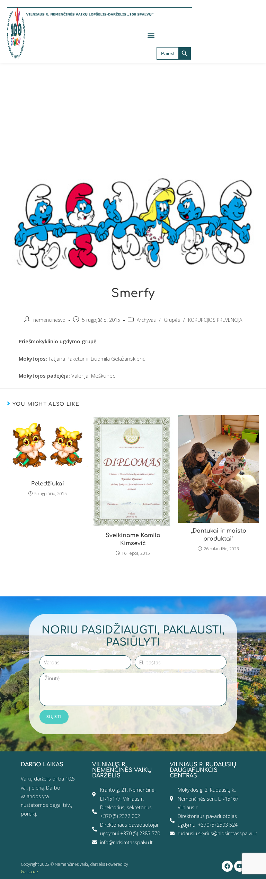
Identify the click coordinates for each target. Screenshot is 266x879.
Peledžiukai (47, 484)
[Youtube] (239, 866)
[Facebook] (227, 866)
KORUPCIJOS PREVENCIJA (215, 320)
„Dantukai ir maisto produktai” (218, 535)
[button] (151, 35)
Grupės (172, 320)
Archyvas (146, 320)
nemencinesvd (49, 320)
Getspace (29, 871)
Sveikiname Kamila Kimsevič (133, 539)
